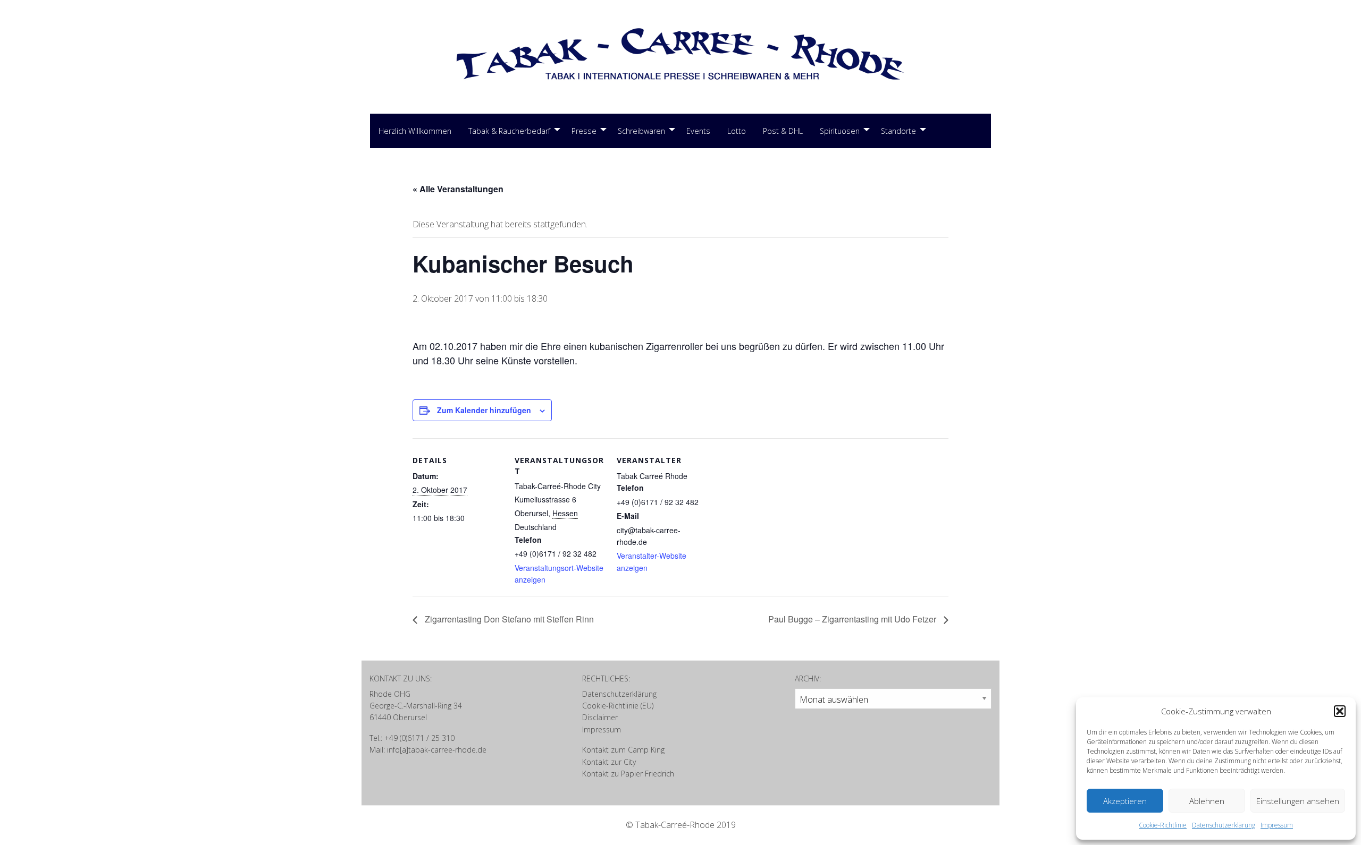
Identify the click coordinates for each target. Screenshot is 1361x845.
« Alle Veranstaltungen (458, 189)
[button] (1339, 711)
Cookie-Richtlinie (1163, 825)
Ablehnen (1206, 801)
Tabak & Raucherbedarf (509, 131)
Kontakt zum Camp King (623, 750)
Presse (584, 131)
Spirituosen (840, 131)
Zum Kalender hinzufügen (484, 410)
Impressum (1277, 825)
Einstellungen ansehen (1297, 801)
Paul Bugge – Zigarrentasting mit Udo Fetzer (853, 619)
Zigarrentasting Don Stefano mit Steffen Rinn (508, 619)
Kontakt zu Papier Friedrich (628, 774)
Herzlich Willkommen (415, 131)
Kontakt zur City (609, 762)
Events (698, 131)
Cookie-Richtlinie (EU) (617, 706)
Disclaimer (600, 717)
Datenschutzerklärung (1223, 825)
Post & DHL (783, 131)
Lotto (736, 131)
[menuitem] (415, 131)
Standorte (898, 131)
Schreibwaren (641, 131)
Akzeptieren (1125, 801)
